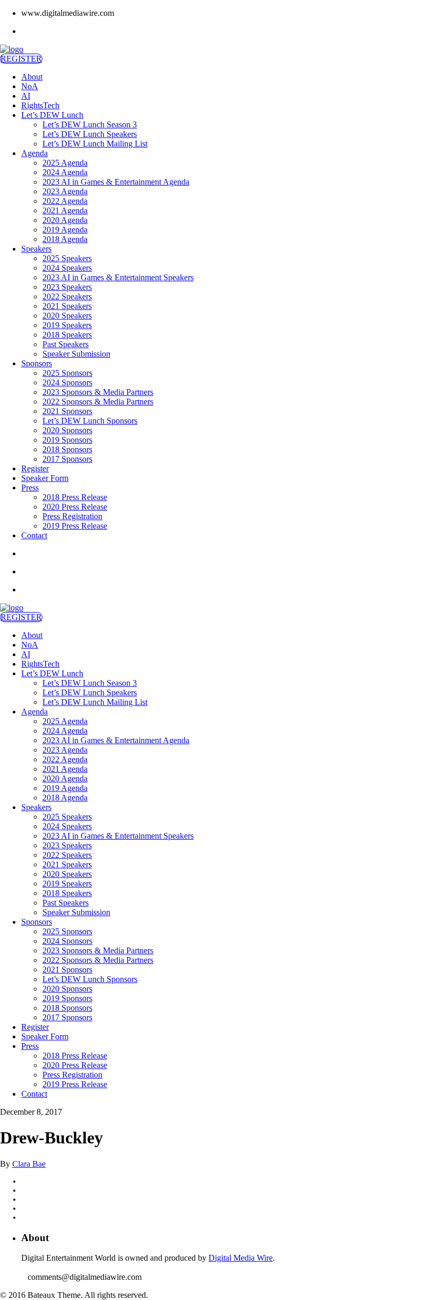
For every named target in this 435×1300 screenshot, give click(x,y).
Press (30, 487)
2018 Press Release (74, 497)
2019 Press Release (74, 525)
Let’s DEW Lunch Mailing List (94, 143)
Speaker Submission (76, 353)
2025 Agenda (65, 162)
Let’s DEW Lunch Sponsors (89, 420)
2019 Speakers (67, 325)
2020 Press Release (74, 506)
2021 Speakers (67, 306)
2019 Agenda (65, 229)
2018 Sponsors (67, 449)
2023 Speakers (67, 286)
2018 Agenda (65, 239)
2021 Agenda (65, 210)
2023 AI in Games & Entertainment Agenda (115, 181)
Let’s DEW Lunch (52, 114)
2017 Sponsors (67, 458)
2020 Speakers (67, 315)
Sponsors (36, 363)
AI (25, 95)
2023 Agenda (65, 191)
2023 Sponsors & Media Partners (97, 392)
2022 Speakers (67, 296)
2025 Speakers (67, 258)
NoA (29, 86)
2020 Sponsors (67, 430)
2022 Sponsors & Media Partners (97, 401)
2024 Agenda (65, 172)
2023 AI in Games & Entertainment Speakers (118, 277)
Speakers (36, 248)
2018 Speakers (67, 334)
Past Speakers (65, 344)
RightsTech (40, 105)
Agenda (34, 153)
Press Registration (72, 516)
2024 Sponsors (67, 382)
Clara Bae (29, 1163)
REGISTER (21, 58)
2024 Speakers (67, 267)
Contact (34, 535)
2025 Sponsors (67, 372)
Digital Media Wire (240, 1257)
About (31, 76)
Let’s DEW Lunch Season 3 (89, 124)
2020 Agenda (65, 220)
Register (35, 468)
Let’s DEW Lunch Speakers (89, 134)
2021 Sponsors (67, 411)
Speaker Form (44, 478)
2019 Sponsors (67, 439)
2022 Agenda (65, 200)
